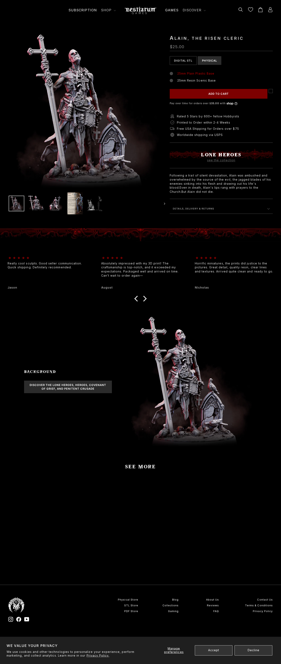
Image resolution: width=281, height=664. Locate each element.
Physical (209, 60)
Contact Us (265, 599)
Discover (192, 10)
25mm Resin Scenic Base (196, 80)
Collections (171, 605)
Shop (107, 10)
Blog (175, 599)
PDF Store (131, 611)
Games (172, 10)
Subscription (83, 10)
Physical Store (128, 599)
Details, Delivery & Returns (193, 208)
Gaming (173, 611)
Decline (253, 650)
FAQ (216, 611)
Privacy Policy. (98, 655)
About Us (212, 599)
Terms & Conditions (259, 605)
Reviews (213, 605)
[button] (39, 559)
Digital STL (183, 60)
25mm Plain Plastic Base (195, 73)
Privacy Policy (263, 611)
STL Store (131, 605)
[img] (47, 258)
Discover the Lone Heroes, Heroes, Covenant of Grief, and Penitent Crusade (68, 386)
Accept (213, 650)
